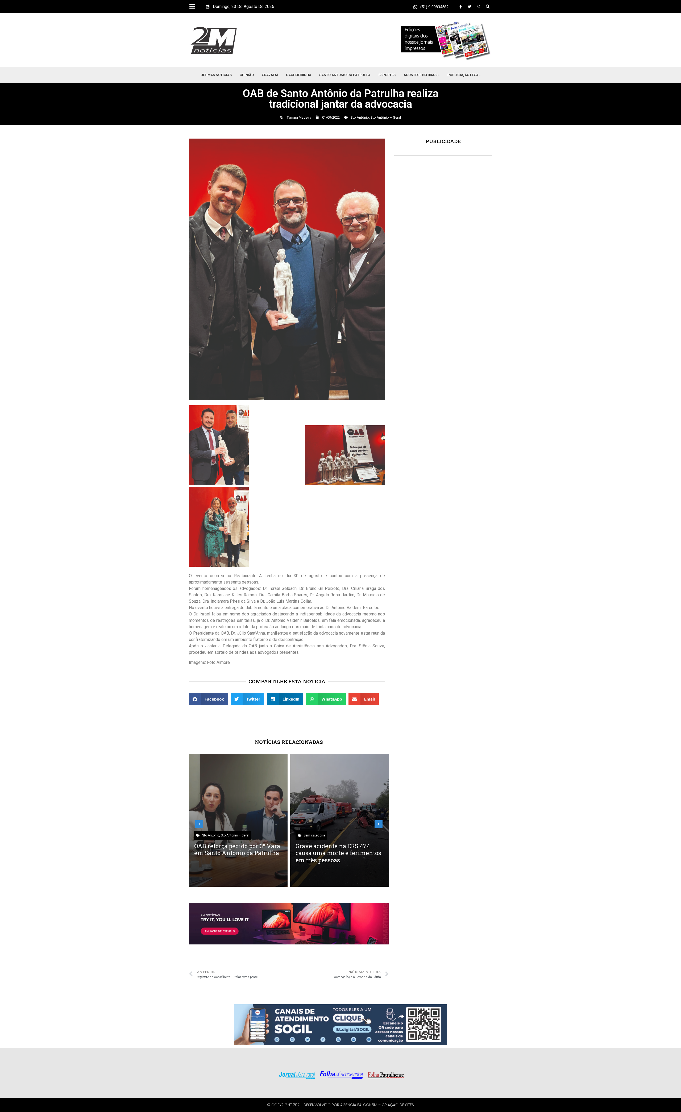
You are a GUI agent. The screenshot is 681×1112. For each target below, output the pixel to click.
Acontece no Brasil (421, 75)
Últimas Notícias (216, 75)
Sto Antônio (360, 117)
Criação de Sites (398, 1104)
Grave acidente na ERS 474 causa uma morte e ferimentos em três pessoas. (338, 853)
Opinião (247, 75)
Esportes (387, 75)
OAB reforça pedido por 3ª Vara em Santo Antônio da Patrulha (237, 849)
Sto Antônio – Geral (386, 117)
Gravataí (270, 75)
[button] (487, 6)
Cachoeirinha (298, 75)
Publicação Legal (463, 75)
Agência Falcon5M (358, 1104)
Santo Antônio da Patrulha (345, 75)
